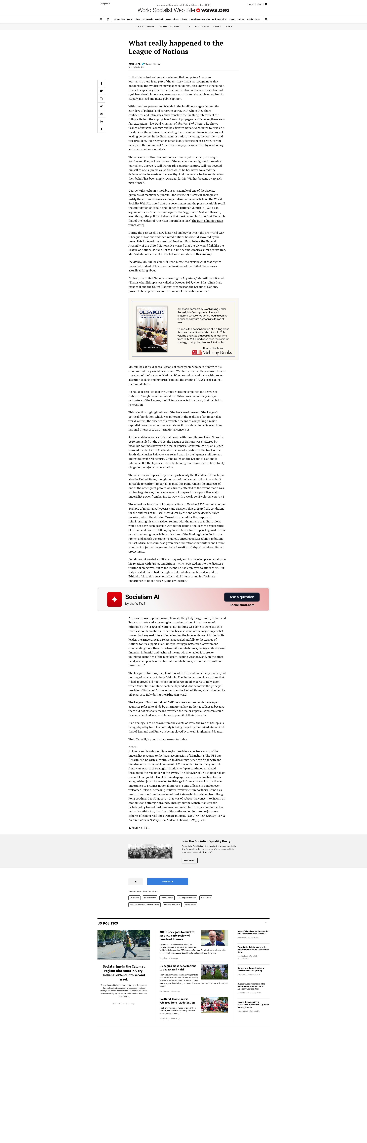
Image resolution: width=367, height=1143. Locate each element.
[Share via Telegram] (101, 106)
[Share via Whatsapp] (101, 98)
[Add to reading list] (101, 129)
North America (167, 898)
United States (150, 898)
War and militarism (172, 904)
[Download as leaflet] (101, 121)
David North (134, 63)
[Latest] (107, 20)
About (259, 4)
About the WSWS (202, 26)
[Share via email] (101, 114)
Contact (250, 4)
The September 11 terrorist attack (144, 904)
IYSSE (188, 26)
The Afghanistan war (187, 898)
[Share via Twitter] (101, 91)
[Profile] (266, 4)
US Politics (134, 898)
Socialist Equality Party (170, 26)
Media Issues (190, 904)
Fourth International (145, 26)
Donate (229, 26)
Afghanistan (206, 898)
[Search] (266, 20)
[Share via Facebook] (101, 83)
